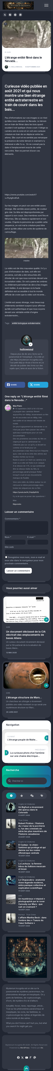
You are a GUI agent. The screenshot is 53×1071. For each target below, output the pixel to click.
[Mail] (34, 1057)
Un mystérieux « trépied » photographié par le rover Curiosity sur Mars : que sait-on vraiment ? (31, 902)
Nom (8, 537)
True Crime (23, 820)
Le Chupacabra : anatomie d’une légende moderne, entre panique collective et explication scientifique (32, 884)
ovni (9, 52)
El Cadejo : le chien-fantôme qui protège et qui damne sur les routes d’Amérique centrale (32, 849)
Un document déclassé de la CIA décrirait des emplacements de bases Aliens (26, 634)
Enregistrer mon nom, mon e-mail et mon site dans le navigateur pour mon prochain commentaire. (25, 560)
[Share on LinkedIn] (20, 14)
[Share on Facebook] (10, 14)
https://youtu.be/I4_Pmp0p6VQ (26, 492)
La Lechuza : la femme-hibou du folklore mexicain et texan (32, 866)
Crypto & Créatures (26, 804)
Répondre (17, 504)
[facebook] (18, 1057)
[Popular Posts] (21, 796)
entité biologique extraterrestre (26, 323)
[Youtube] (26, 1057)
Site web (9, 547)
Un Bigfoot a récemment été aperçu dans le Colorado (30, 810)
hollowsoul (15, 67)
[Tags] (42, 796)
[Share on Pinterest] (15, 14)
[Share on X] (5, 14)
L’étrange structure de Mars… (24, 697)
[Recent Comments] (31, 796)
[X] (22, 1057)
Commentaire (12, 518)
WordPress (24, 1048)
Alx (41, 1048)
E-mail (31, 537)
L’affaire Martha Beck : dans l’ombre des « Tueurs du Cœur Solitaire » (32, 920)
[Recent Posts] (11, 796)
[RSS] (30, 1057)
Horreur (21, 914)
